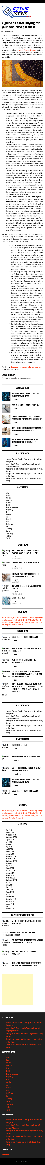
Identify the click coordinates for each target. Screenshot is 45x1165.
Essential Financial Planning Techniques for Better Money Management (24, 460)
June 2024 (9, 863)
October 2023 (10, 877)
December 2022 (11, 899)
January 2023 (10, 896)
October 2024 (10, 858)
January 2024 (10, 873)
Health (8, 505)
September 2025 (11, 837)
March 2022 (10, 908)
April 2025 (9, 849)
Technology (9, 533)
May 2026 (9, 830)
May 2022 (9, 906)
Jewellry (8, 514)
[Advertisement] (17, 989)
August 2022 (10, 904)
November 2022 (11, 901)
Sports (8, 531)
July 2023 (9, 882)
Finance (8, 502)
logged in (14, 378)
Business (8, 498)
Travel (8, 538)
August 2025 (10, 839)
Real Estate (9, 524)
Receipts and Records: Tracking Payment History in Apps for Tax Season (24, 474)
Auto (7, 493)
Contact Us (6, 1154)
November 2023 (11, 875)
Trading (8, 536)
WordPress (26, 1162)
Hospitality (9, 509)
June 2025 (9, 844)
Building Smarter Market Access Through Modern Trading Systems (24, 470)
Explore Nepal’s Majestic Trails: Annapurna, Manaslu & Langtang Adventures (23, 465)
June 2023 (9, 885)
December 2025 (11, 835)
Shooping (9, 528)
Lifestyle (8, 519)
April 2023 (9, 889)
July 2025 (9, 842)
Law (7, 517)
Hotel (7, 512)
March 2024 (10, 868)
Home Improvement (12, 507)
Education (9, 500)
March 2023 (10, 892)
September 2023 (11, 880)
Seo (7, 526)
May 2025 (9, 847)
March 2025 (10, 851)
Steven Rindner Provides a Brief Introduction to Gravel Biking (23, 479)
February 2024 (10, 870)
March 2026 (10, 832)
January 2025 (10, 854)
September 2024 (11, 861)
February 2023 (10, 894)
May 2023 (9, 887)
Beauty (8, 495)
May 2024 (9, 865)
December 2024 (11, 856)
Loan (7, 521)
